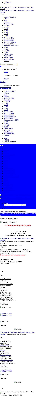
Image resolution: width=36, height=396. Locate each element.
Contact (6, 4)
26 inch (6, 49)
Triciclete (6, 61)
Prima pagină (4, 211)
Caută (23, 205)
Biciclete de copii (9, 24)
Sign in (6, 72)
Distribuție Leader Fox (6, 299)
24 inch (6, 35)
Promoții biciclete (5, 279)
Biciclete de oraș (8, 37)
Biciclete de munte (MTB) (11, 45)
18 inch (6, 32)
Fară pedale (7, 25)
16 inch (6, 30)
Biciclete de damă (9, 39)
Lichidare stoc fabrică (10, 17)
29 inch (6, 52)
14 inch (6, 29)
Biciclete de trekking (10, 42)
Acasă (5, 20)
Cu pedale (7, 27)
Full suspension (8, 54)
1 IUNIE (6, 19)
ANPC (2, 304)
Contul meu (7, 2)
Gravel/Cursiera (8, 57)
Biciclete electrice (9, 59)
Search (6, 203)
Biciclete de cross (9, 40)
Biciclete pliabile (8, 44)
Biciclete (6, 22)
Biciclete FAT (8, 56)
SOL (6, 304)
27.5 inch (6, 51)
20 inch (6, 34)
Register (6, 78)
